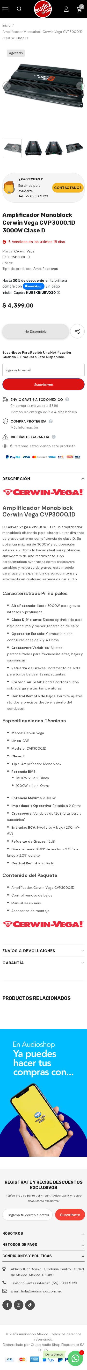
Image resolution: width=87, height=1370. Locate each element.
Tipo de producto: (17, 268)
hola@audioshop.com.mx (41, 1291)
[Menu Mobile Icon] (5, 9)
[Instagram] (18, 1305)
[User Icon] (66, 9)
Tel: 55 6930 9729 (33, 196)
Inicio (6, 25)
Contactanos (68, 188)
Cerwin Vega (24, 251)
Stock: (7, 263)
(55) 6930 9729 (64, 1283)
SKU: (6, 257)
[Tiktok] (30, 1305)
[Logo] (43, 9)
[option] (43, 86)
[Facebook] (7, 1305)
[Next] (80, 85)
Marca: (7, 251)
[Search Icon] (24, 9)
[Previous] (6, 85)
